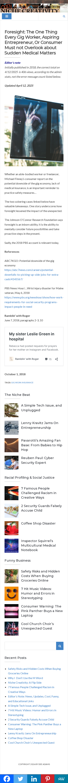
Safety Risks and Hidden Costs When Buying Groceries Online (40, 575)
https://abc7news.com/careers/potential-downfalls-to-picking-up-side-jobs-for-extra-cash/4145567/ (32, 274)
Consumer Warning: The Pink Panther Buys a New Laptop (42, 610)
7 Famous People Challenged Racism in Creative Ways (38, 493)
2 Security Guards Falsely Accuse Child (31, 719)
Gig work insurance (22, 382)
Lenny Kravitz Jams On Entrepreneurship (32, 733)
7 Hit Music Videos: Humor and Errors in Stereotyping (38, 593)
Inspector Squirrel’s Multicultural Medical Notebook (38, 545)
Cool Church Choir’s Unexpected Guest (31, 742)
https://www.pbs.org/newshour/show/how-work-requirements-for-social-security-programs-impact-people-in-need (34, 302)
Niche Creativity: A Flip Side (24, 682)
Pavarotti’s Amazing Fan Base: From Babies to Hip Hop (41, 445)
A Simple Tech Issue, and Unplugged (29, 705)
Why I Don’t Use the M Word (25, 678)
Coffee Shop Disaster (38, 523)
